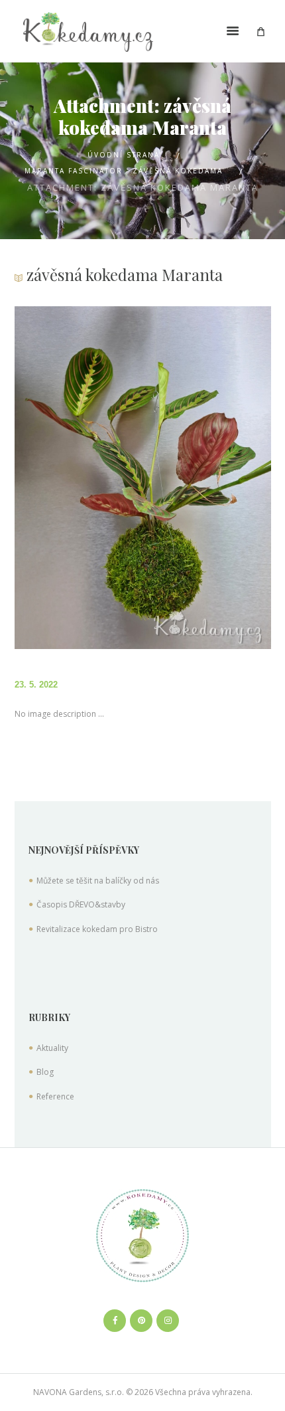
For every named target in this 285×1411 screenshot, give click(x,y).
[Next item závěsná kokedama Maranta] (206, 477)
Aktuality (52, 1048)
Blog (45, 1072)
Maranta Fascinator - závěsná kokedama (124, 170)
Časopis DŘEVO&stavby (80, 904)
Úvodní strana (123, 154)
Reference (55, 1096)
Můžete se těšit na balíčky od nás (97, 880)
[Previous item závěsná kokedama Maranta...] (79, 477)
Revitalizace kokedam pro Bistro (97, 929)
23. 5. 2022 (36, 685)
